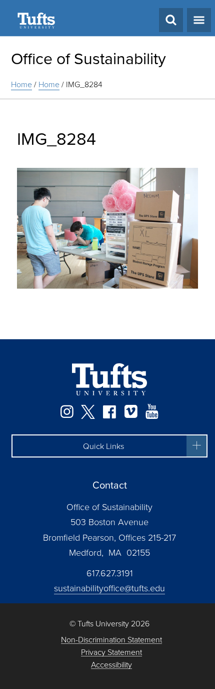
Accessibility (111, 664)
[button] (110, 445)
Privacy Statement (111, 652)
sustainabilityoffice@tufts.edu (109, 588)
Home (21, 84)
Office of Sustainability (88, 58)
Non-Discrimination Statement (111, 639)
